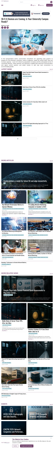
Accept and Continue (26, 446)
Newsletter (49, 5)
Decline (15, 446)
